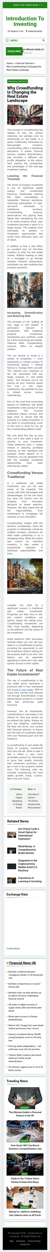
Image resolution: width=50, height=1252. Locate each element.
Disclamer (20, 1241)
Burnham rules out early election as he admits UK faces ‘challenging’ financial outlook (24, 995)
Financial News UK (22, 963)
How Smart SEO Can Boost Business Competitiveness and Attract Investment (25, 1149)
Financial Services (17, 81)
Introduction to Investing (25, 21)
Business (24, 1108)
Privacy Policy (34, 1241)
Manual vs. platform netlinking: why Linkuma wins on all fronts (23, 5)
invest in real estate (22, 689)
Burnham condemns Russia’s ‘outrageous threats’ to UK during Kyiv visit (25, 975)
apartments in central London (23, 361)
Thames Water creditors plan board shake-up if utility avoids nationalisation (24, 1058)
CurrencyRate (13, 948)
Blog (24, 1174)
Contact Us (25, 1244)
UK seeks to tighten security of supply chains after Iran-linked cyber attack (25, 1007)
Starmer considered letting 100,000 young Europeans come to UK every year (24, 1037)
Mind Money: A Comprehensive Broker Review (27, 849)
